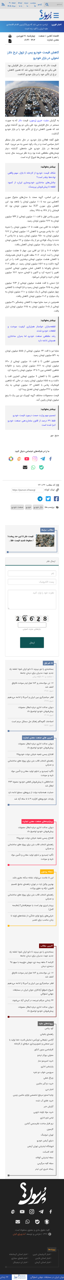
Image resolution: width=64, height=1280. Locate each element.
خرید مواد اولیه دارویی (43, 1112)
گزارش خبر (48, 1106)
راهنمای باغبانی (46, 1034)
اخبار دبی (49, 1089)
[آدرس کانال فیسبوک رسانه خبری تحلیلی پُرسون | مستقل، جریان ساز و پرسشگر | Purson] (50, 459)
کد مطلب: (50, 485)
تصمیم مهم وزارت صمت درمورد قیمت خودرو (34, 415)
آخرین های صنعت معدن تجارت (38, 738)
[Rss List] (3, 4)
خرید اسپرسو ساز (45, 1061)
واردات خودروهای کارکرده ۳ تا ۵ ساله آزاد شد (33, 799)
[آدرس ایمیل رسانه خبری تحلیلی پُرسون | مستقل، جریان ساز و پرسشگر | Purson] (25, 467)
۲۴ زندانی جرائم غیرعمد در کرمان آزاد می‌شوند (32, 1000)
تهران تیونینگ (47, 1135)
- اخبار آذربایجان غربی (42, 1254)
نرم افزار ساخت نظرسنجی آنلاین (39, 1123)
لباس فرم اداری (46, 1118)
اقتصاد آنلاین (53, 36)
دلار (20, 120)
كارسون (50, 1129)
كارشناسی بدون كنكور (43, 1049)
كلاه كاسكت (48, 1152)
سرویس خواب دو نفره (43, 1072)
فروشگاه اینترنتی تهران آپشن (40, 1146)
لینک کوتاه (49, 490)
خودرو (28, 507)
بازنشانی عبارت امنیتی (32, 629)
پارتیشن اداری (47, 1066)
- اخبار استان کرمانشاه (19, 1254)
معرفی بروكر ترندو (45, 1055)
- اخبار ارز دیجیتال (21, 1262)
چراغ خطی (48, 1078)
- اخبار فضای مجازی (20, 1258)
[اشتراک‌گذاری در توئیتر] (48, 498)
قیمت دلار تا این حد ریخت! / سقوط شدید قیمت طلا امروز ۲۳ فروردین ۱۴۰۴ (20, 540)
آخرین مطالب (46, 946)
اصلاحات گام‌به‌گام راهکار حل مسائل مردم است (32, 721)
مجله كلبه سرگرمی (45, 1163)
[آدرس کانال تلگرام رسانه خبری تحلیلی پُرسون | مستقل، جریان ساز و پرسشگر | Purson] (42, 459)
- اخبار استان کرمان (43, 1262)
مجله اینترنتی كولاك (44, 1157)
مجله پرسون (47, 871)
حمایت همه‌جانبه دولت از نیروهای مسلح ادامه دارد (30, 792)
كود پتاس (49, 1028)
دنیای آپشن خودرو (45, 1140)
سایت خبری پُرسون (39, 120)
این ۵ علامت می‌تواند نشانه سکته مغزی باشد (32, 877)
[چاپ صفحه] (9, 36)
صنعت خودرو (17, 507)
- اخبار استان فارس (43, 1258)
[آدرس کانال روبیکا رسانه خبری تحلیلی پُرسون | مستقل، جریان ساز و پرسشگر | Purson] (11, 459)
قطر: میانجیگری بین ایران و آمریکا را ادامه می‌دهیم (30, 697)
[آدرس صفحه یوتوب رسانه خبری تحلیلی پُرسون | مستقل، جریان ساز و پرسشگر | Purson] (27, 459)
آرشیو (40, 4)
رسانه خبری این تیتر (44, 1169)
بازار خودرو (38, 507)
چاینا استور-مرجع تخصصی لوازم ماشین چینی (33, 1095)
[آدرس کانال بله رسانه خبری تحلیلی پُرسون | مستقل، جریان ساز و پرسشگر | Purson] (41, 467)
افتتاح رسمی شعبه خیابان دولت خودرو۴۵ (35, 754)
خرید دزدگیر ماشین (44, 1083)
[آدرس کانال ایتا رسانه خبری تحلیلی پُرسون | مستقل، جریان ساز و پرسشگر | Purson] (19, 459)
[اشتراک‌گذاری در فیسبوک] (56, 498)
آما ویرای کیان (19, 1234)
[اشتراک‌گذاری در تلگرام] (39, 498)
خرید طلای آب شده (44, 1100)
